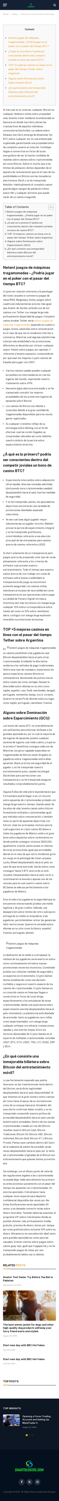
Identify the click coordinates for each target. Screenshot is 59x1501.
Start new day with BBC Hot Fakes (24, 1345)
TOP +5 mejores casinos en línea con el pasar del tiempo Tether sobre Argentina (30, 69)
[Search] (54, 5)
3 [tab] (32, 1435)
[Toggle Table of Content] (49, 207)
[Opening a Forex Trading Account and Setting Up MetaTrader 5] (11, 1420)
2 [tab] (29, 1435)
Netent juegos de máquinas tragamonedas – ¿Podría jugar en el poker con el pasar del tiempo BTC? (28, 42)
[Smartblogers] (31, 5)
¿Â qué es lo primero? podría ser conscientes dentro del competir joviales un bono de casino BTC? (26, 55)
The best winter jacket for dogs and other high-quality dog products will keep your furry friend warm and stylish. (28, 1328)
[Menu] (5, 5)
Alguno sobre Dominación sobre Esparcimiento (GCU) (25, 243)
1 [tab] (26, 1435)
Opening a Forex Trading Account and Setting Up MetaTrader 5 (36, 1419)
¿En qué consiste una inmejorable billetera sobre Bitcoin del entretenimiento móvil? (27, 92)
